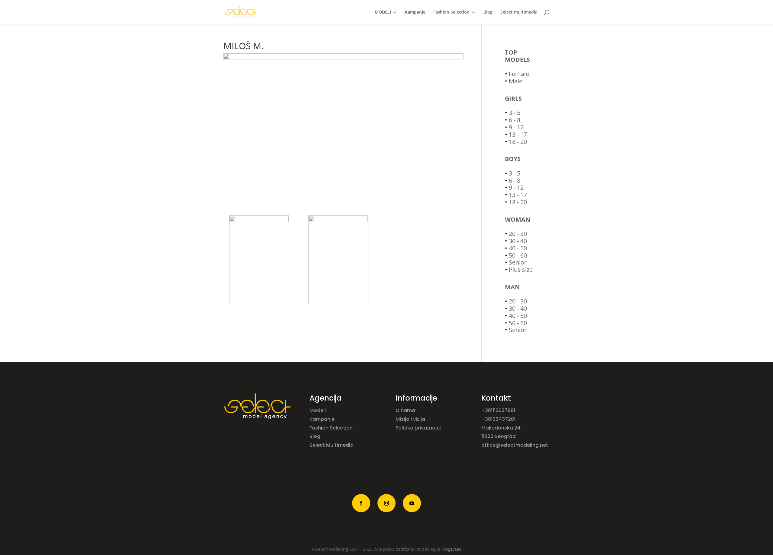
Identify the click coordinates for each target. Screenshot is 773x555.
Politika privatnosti (418, 427)
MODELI (383, 12)
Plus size (521, 269)
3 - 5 (514, 113)
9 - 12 (516, 127)
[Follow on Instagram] (386, 503)
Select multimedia (518, 12)
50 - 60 (518, 255)
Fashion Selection (451, 12)
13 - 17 (518, 134)
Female (519, 74)
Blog (487, 12)
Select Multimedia (332, 445)
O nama (406, 410)
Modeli (318, 410)
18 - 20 (518, 142)
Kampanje (415, 12)
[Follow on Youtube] (412, 503)
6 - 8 (514, 120)
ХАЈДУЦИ (452, 549)
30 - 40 (518, 241)
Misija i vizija (411, 419)
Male (515, 81)
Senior (518, 262)
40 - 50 (518, 248)
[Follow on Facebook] (361, 503)
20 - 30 (518, 234)
